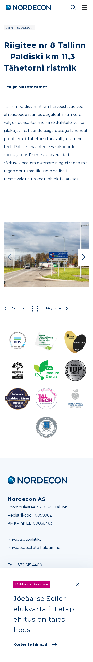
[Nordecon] (37, 480)
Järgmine (53, 308)
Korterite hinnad (30, 644)
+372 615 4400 (28, 565)
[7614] (46, 254)
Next (83, 257)
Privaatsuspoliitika (25, 539)
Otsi (73, 7)
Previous (9, 257)
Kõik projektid (35, 309)
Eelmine (18, 308)
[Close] (78, 584)
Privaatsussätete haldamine (34, 547)
